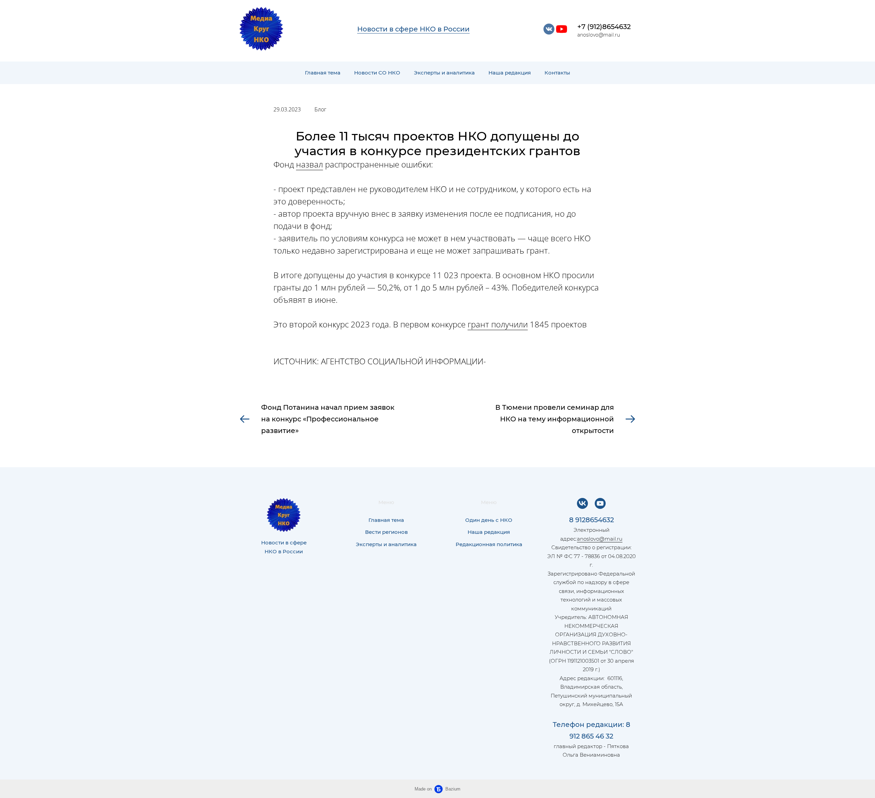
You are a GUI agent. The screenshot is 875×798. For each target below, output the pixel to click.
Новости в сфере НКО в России (413, 29)
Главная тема (322, 72)
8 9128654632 (591, 520)
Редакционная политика (489, 544)
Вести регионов (386, 532)
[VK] (582, 503)
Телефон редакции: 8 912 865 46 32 (591, 730)
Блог (320, 109)
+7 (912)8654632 (604, 27)
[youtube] (561, 29)
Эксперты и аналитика (444, 72)
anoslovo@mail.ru (599, 539)
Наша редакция (509, 72)
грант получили (498, 324)
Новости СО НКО (377, 72)
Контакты (557, 72)
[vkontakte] (548, 29)
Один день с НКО (488, 520)
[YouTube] (600, 503)
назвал (309, 164)
